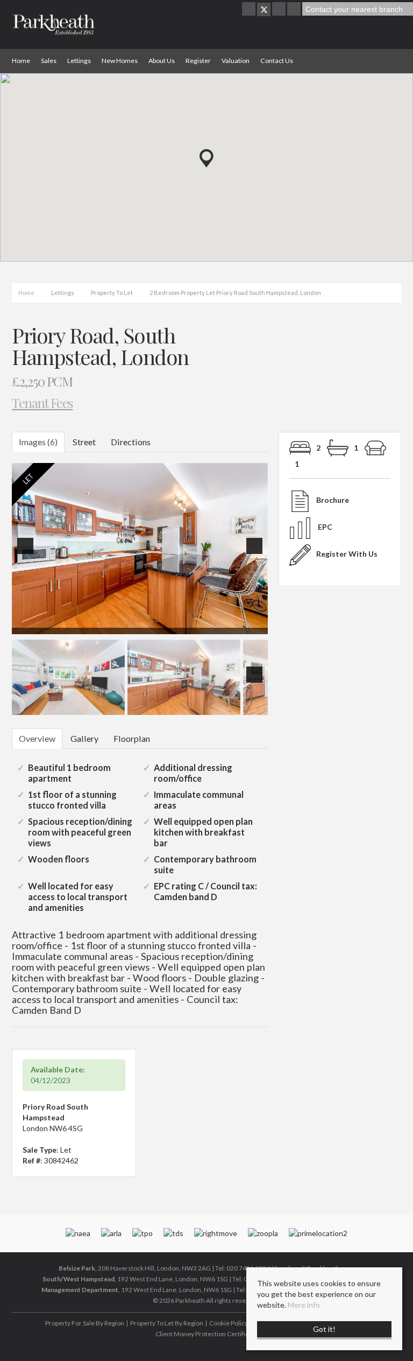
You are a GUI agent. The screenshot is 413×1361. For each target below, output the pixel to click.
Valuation (236, 61)
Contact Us (276, 61)
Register (198, 61)
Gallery (84, 738)
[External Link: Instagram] (279, 9)
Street (84, 442)
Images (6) (38, 442)
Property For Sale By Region (84, 1323)
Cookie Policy (228, 1323)
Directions (131, 442)
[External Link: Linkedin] (294, 9)
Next (256, 553)
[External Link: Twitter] (263, 9)
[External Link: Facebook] (249, 9)
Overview (37, 738)
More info (304, 1304)
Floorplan (131, 738)
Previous (27, 553)
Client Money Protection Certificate (206, 1334)
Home (21, 61)
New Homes (120, 61)
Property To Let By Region (166, 1323)
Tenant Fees (42, 402)
